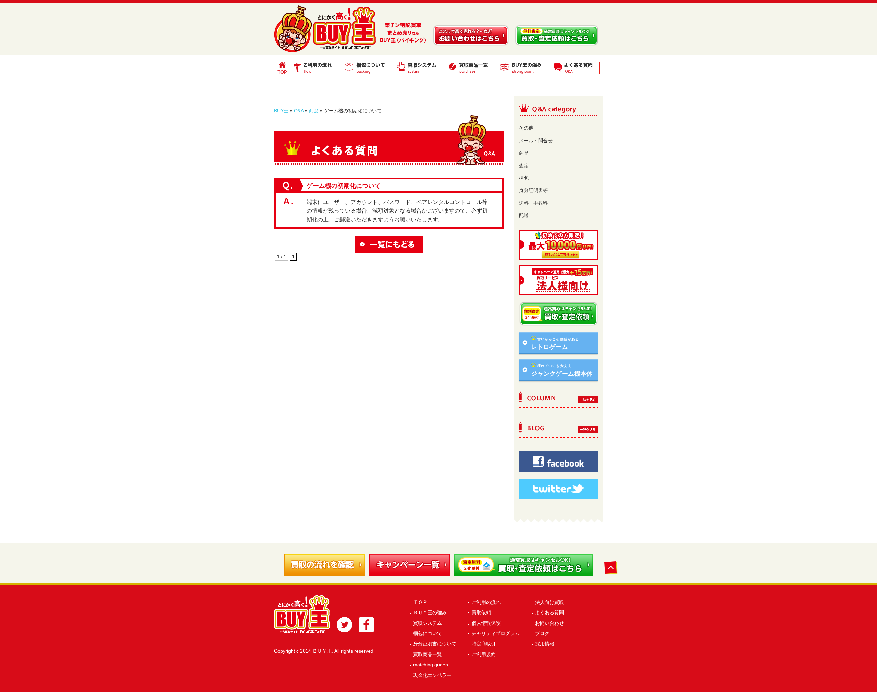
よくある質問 (549, 612)
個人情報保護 (486, 623)
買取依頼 (481, 612)
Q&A (299, 110)
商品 (314, 110)
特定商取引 (484, 643)
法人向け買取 (549, 602)
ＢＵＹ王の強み (430, 612)
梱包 (524, 178)
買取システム (427, 623)
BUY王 (281, 110)
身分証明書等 (533, 190)
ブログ (542, 633)
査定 (524, 165)
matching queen (430, 664)
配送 (524, 215)
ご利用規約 (484, 654)
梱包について (427, 633)
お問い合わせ (549, 623)
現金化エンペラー (432, 675)
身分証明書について (434, 643)
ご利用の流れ (486, 602)
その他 (526, 128)
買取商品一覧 (427, 654)
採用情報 (544, 643)
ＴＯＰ (420, 602)
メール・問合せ (536, 140)
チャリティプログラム (496, 633)
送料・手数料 (533, 203)
